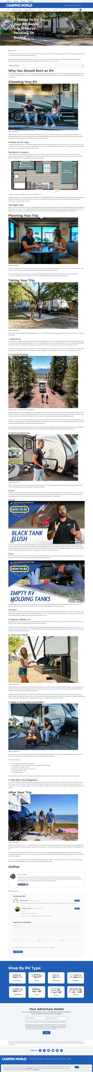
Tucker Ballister (26, 908)
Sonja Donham (24, 900)
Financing (47, 1058)
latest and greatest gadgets (19, 785)
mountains (65, 268)
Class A (67, 144)
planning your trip (43, 268)
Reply (77, 900)
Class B (71, 144)
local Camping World (68, 859)
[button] (84, 1067)
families (50, 53)
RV (7, 9)
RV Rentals (41, 1058)
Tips (17, 891)
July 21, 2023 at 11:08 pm (34, 900)
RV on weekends (76, 627)
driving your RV (41, 146)
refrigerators (79, 694)
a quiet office (64, 156)
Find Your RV (13, 891)
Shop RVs (9, 1)
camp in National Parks (20, 209)
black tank (73, 544)
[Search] (81, 10)
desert (69, 268)
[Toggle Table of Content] (81, 66)
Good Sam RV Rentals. (54, 61)
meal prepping (32, 768)
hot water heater (70, 611)
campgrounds (11, 275)
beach (60, 268)
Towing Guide (62, 1058)
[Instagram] (27, 885)
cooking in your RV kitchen (55, 688)
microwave (75, 492)
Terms (52, 1028)
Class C (77, 144)
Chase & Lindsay (22, 874)
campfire (19, 784)
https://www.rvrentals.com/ (46, 916)
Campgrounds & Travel (29, 9)
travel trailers (17, 146)
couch (19, 767)
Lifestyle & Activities (16, 9)
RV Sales (69, 1058)
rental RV (14, 859)
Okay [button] (76, 1067)
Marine (39, 9)
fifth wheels (25, 146)
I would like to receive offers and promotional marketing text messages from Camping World (47, 1021)
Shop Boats (30, 1)
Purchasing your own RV (37, 59)
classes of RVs (24, 144)
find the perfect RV (30, 854)
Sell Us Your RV (33, 1058)
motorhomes (60, 144)
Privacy (55, 1028)
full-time (29, 629)
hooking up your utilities (44, 485)
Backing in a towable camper (15, 419)
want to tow (65, 146)
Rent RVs (23, 1)
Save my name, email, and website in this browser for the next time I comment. (33, 947)
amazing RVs (11, 861)
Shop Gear (16, 1)
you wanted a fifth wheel (61, 348)
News (45, 9)
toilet (32, 548)
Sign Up (46, 1032)
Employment (54, 1058)
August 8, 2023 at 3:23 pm (38, 908)
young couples (43, 53)
